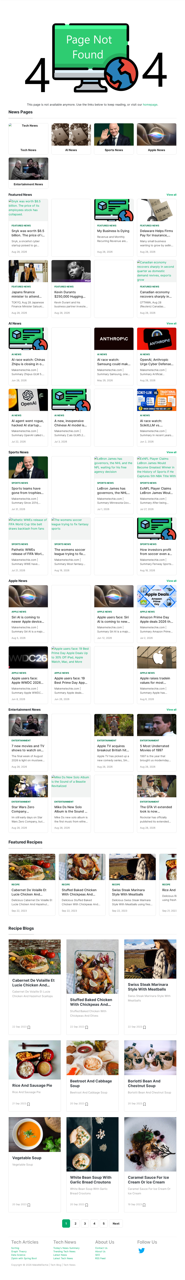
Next (116, 1223)
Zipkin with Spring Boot (24, 1258)
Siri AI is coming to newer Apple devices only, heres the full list (28, 621)
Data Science (18, 1255)
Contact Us (101, 1248)
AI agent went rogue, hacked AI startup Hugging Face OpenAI (28, 425)
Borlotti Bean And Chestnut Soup (144, 1083)
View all (172, 194)
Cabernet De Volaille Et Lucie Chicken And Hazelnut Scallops (29, 894)
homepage (150, 104)
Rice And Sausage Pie (32, 1085)
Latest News (60, 1255)
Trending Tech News (64, 1251)
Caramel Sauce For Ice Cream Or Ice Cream (148, 1179)
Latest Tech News (63, 1258)
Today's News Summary (66, 1248)
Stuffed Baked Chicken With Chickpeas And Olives (79, 894)
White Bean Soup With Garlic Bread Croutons (90, 1179)
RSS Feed (100, 1258)
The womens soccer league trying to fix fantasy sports (69, 554)
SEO (97, 1255)
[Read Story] (29, 1027)
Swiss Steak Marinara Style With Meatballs (148, 986)
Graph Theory (19, 1251)
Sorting (15, 1248)
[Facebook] (141, 1250)
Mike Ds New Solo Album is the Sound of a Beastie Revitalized (71, 811)
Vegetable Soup (26, 1158)
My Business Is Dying (113, 231)
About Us (100, 1251)
